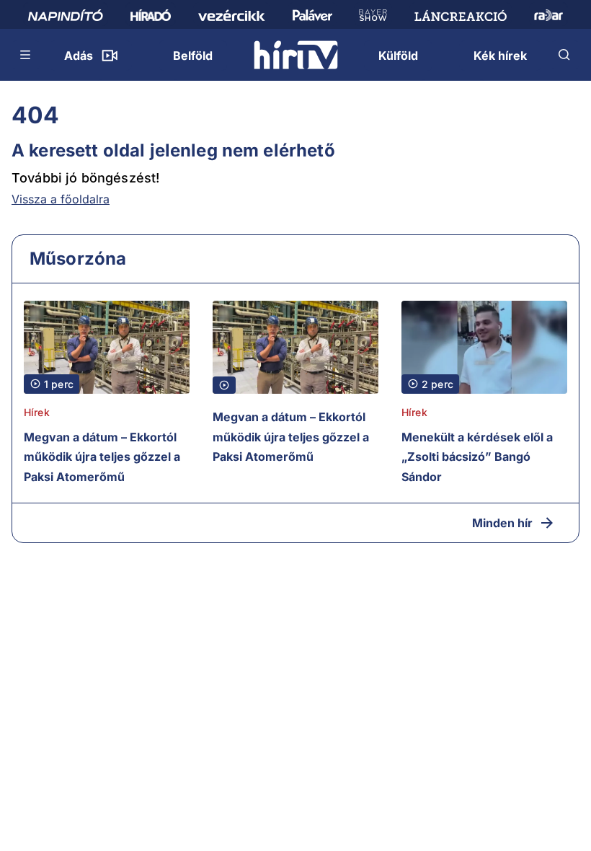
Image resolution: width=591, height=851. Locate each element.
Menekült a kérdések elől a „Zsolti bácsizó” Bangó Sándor (477, 457)
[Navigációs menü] (26, 54)
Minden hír (502, 523)
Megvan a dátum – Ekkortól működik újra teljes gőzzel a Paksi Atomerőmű (102, 457)
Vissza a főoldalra (61, 199)
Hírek (37, 412)
